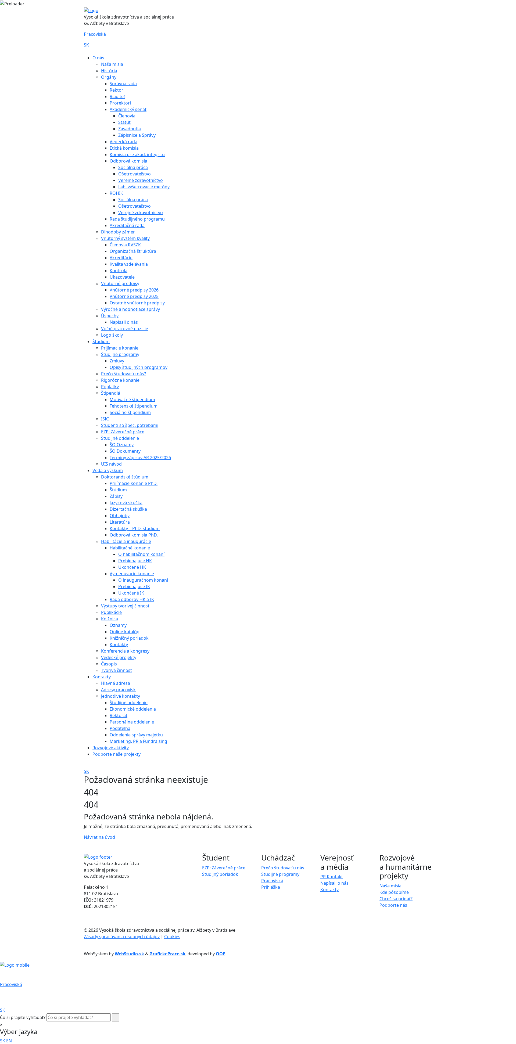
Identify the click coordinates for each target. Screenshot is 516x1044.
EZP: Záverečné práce (122, 432)
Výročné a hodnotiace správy (130, 309)
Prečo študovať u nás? (123, 374)
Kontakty (119, 644)
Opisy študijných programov (138, 367)
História (109, 71)
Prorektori (120, 103)
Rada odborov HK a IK (132, 599)
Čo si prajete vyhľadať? (22, 1017)
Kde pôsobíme (394, 892)
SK (86, 45)
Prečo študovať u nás (282, 868)
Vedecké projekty (118, 657)
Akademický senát (128, 109)
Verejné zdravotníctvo (140, 180)
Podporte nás (393, 905)
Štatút (124, 122)
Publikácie (111, 612)
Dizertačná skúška (128, 509)
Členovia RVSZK (125, 245)
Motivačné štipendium (132, 399)
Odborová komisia (128, 161)
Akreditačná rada (127, 225)
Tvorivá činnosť (116, 670)
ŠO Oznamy (122, 445)
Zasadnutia (129, 129)
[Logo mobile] (15, 964)
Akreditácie (121, 258)
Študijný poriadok (220, 874)
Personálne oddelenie (132, 722)
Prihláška (270, 887)
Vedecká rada (123, 142)
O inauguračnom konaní (143, 580)
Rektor (116, 90)
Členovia (126, 116)
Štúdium (101, 341)
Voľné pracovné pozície (124, 329)
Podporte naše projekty (116, 754)
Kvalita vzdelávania (129, 264)
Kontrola (118, 270)
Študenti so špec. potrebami (129, 425)
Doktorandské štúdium (124, 477)
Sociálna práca (133, 167)
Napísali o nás (124, 322)
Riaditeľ (117, 96)
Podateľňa (120, 728)
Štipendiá (110, 393)
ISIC (105, 419)
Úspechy (110, 316)
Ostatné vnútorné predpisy (137, 303)
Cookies (172, 936)
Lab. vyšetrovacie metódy (144, 187)
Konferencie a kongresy (125, 651)
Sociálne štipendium (130, 412)
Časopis (109, 664)
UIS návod (111, 464)
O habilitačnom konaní (141, 554)
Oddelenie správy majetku (136, 735)
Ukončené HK (132, 567)
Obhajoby (120, 516)
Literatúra (120, 522)
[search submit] (115, 1017)
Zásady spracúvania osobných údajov (122, 936)
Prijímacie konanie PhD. (133, 483)
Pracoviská (95, 34)
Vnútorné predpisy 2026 (134, 290)
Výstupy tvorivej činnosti (125, 606)
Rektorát (118, 715)
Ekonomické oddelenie (133, 709)
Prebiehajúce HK (135, 561)
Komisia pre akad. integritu (137, 154)
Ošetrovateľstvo (134, 174)
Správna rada (123, 84)
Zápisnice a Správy (137, 135)
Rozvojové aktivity (110, 748)
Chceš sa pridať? (396, 899)
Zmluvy (117, 361)
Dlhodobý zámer (118, 232)
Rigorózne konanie (120, 380)
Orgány (108, 77)
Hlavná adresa (115, 683)
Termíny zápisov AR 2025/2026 (140, 457)
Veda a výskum (107, 470)
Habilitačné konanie (130, 548)
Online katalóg (124, 632)
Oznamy (118, 625)
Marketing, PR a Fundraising (138, 741)
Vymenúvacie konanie (132, 574)
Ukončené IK (131, 593)
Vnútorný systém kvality (125, 238)
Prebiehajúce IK (134, 586)
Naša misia (112, 64)
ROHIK (116, 193)
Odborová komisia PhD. (134, 535)
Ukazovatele (122, 277)
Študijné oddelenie (120, 438)
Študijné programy (120, 354)
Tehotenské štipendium (133, 406)
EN (9, 1041)
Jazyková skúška (126, 503)
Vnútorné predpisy (120, 283)
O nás (98, 58)
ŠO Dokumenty (125, 451)
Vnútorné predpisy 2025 (134, 296)
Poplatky (110, 387)
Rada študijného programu (137, 219)
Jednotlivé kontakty (120, 696)
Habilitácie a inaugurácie (126, 541)
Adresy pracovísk (118, 690)
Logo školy (112, 335)
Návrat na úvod (99, 837)
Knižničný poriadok (129, 638)
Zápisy (116, 496)
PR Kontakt (331, 877)
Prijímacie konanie (119, 348)
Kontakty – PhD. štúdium (135, 528)
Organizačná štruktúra (133, 251)
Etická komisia (124, 148)
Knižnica (109, 619)
